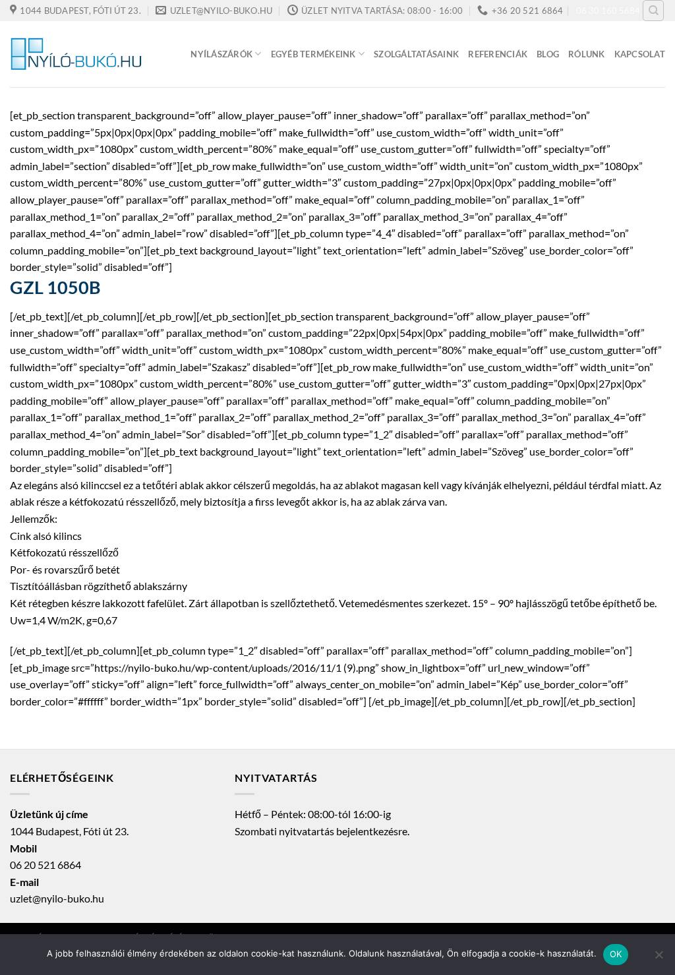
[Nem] (658, 958)
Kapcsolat (639, 54)
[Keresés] (653, 10)
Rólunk (586, 54)
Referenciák (497, 54)
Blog (548, 54)
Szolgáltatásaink (416, 54)
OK (616, 954)
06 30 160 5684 (608, 10)
